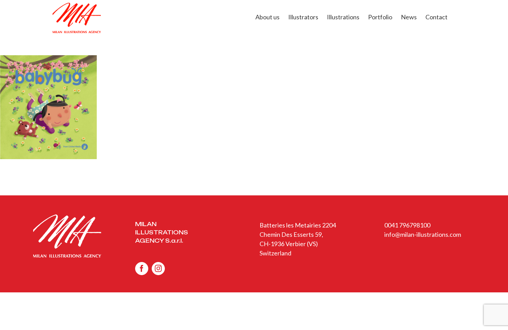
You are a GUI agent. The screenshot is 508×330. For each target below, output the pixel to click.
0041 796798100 (407, 225)
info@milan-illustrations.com (422, 234)
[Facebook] (141, 268)
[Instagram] (158, 268)
